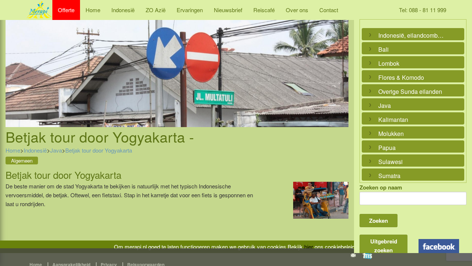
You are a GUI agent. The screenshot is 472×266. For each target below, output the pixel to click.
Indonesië (123, 10)
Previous (12, 65)
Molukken (391, 133)
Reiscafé (264, 10)
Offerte (66, 10)
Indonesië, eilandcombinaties (411, 35)
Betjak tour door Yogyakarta (98, 150)
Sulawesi (390, 161)
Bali (383, 49)
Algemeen (21, 160)
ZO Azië (156, 10)
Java (56, 150)
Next (341, 65)
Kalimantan (393, 119)
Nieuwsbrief (228, 10)
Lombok (388, 63)
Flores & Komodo (401, 77)
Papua (387, 147)
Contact (328, 10)
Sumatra (389, 175)
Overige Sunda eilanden (410, 91)
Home (93, 10)
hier (308, 246)
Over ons (297, 10)
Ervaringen (190, 10)
